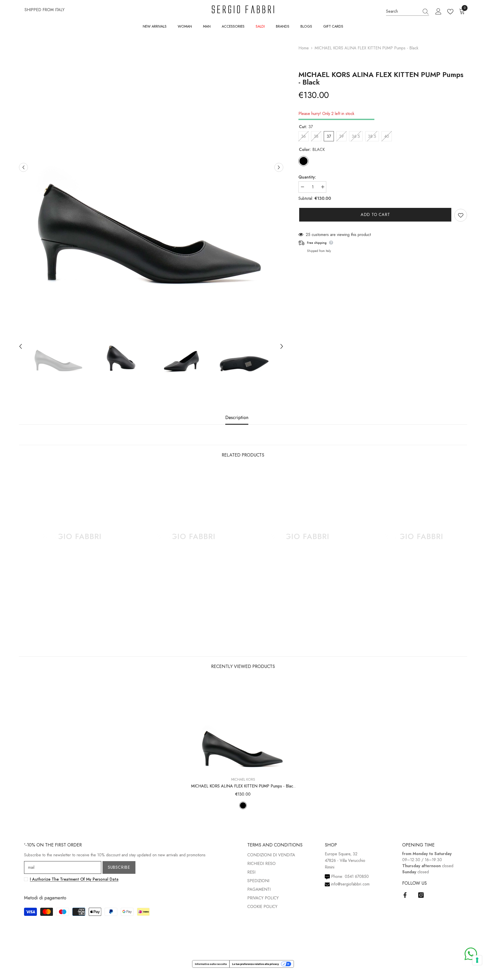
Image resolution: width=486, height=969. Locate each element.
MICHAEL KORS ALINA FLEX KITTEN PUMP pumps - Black (380, 78)
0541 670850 (357, 876)
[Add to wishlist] (460, 215)
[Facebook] (405, 895)
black (243, 805)
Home (303, 48)
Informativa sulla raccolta (211, 963)
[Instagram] (421, 895)
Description (236, 417)
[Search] (407, 11)
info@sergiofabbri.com (350, 884)
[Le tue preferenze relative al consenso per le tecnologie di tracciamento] (477, 960)
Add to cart (374, 214)
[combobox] (402, 11)
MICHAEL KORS (243, 779)
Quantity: (307, 177)
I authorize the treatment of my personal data (74, 879)
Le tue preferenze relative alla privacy (255, 963)
